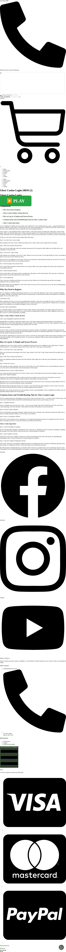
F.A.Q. (5, 183)
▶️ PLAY (16, 200)
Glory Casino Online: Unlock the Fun (15, 213)
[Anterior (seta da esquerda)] (0, 951)
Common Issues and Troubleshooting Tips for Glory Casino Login (25, 219)
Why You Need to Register (12, 210)
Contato (5, 186)
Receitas (5, 182)
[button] (61, 947)
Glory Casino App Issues (11, 223)
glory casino (48, 226)
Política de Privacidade (9, 744)
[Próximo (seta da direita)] (2, 951)
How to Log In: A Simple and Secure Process (18, 216)
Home (4, 179)
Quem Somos (6, 180)
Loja (4, 185)
